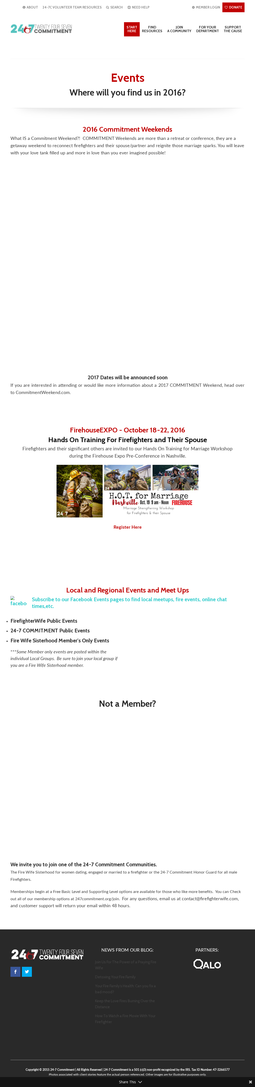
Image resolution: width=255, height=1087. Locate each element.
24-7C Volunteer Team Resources (72, 7)
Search (116, 7)
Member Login (207, 7)
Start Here (132, 29)
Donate (235, 7)
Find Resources (152, 29)
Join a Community (179, 29)
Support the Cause (233, 29)
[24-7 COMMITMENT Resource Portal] (41, 28)
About (32, 7)
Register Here (128, 527)
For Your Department (207, 29)
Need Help (140, 7)
